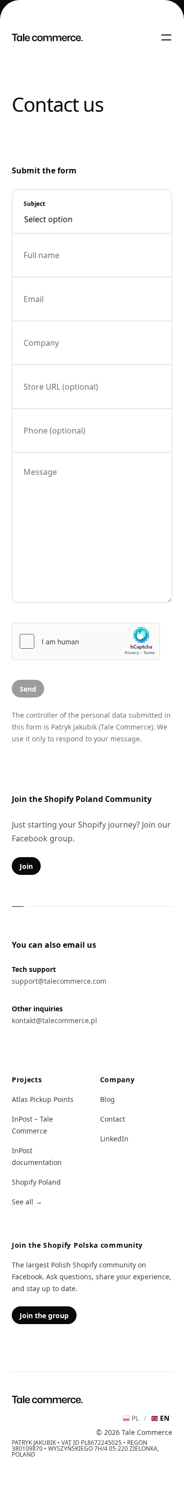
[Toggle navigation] (166, 37)
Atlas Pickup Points (43, 1099)
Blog (107, 1099)
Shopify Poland (36, 1182)
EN (164, 1418)
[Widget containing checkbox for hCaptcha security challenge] (86, 641)
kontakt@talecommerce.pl (54, 1020)
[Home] (47, 37)
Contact (112, 1119)
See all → (27, 1201)
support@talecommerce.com (59, 981)
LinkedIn (114, 1138)
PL (135, 1418)
